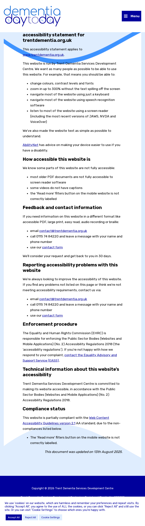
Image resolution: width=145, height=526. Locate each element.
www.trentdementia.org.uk (43, 55)
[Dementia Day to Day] (32, 16)
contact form (52, 247)
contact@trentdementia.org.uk (63, 231)
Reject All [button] (30, 517)
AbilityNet (30, 145)
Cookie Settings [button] (50, 517)
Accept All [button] (14, 517)
